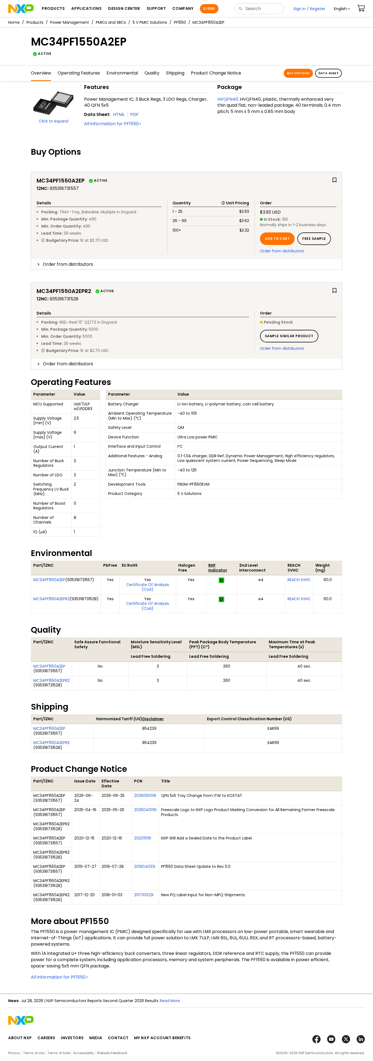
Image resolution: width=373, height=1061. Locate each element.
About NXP (20, 1038)
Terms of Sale (59, 1053)
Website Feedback (112, 1053)
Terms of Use (34, 1053)
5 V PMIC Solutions (150, 22)
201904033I (144, 866)
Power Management (69, 22)
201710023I (143, 895)
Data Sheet (328, 73)
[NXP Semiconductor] (21, 8)
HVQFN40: (228, 99)
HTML (119, 114)
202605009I (145, 795)
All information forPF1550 (111, 124)
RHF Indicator (217, 568)
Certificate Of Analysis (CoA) (147, 587)
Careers (46, 1038)
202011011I (142, 838)
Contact (118, 1038)
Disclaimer (153, 719)
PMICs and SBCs (111, 22)
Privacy (14, 1053)
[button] (342, 9)
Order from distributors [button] (68, 264)
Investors (72, 1038)
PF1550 (180, 22)
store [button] (209, 8)
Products (34, 22)
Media (95, 1038)
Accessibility (83, 1053)
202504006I (145, 809)
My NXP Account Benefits (162, 1038)
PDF (134, 114)
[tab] (186, 264)
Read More (170, 1000)
